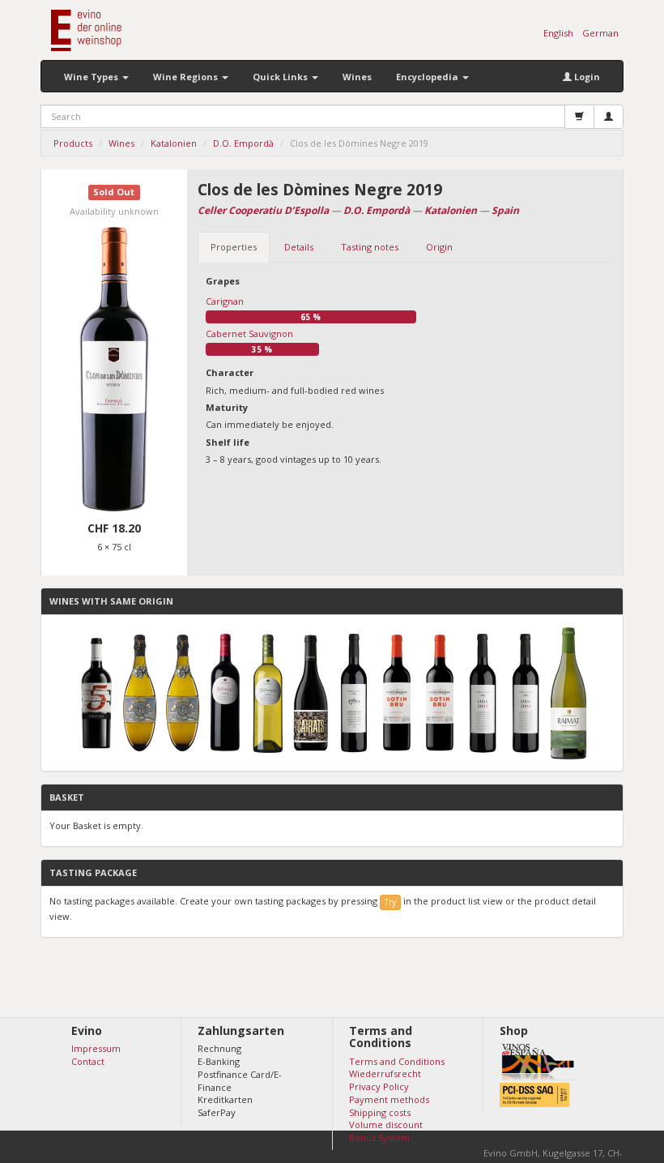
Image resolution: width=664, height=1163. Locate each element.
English (558, 33)
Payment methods (389, 1099)
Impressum (96, 1048)
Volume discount (386, 1124)
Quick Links (281, 77)
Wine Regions (186, 77)
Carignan (225, 301)
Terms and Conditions (397, 1061)
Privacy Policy (379, 1086)
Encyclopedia (428, 77)
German (600, 33)
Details (298, 247)
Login (586, 77)
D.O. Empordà (376, 210)
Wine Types (92, 77)
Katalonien (450, 210)
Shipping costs (380, 1112)
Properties (234, 247)
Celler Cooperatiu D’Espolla (263, 210)
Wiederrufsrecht (385, 1073)
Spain (505, 210)
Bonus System (379, 1137)
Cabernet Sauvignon (249, 333)
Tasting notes (369, 247)
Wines (357, 77)
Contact (87, 1061)
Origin (439, 247)
